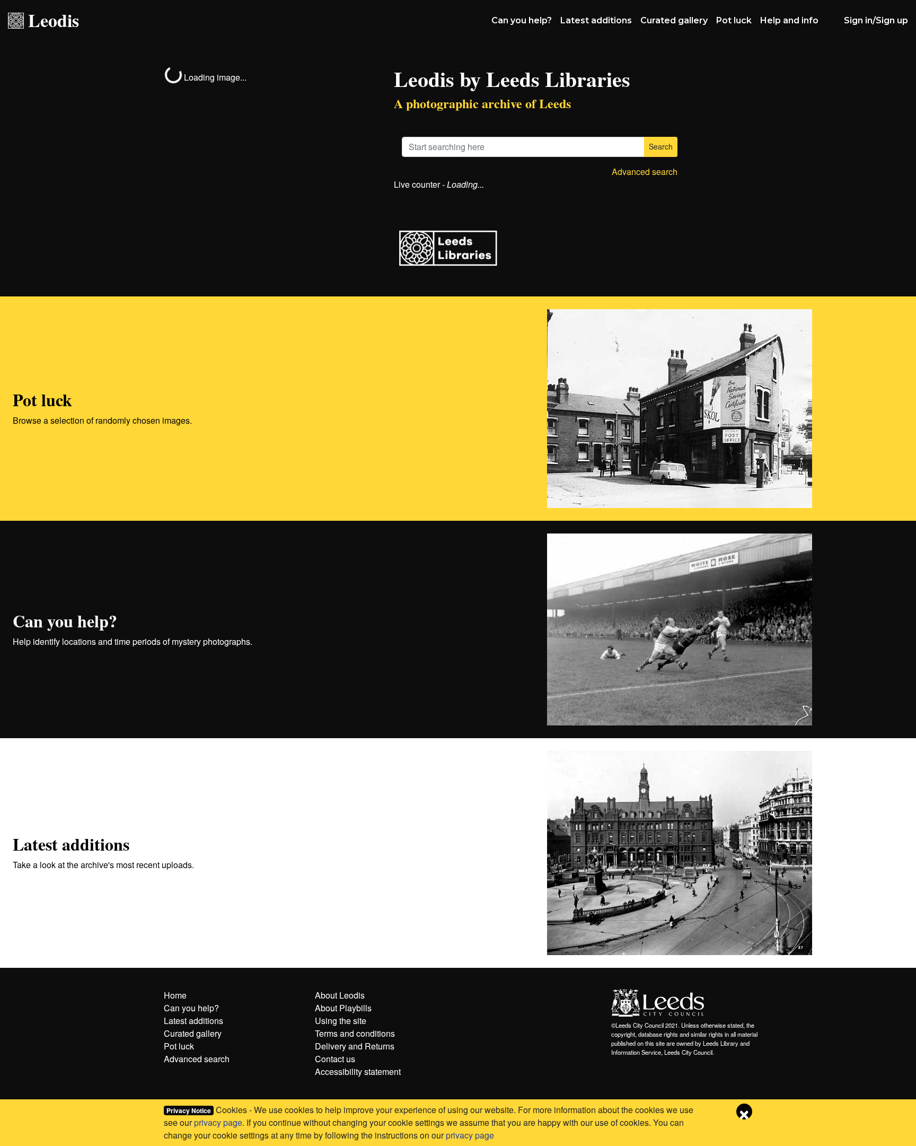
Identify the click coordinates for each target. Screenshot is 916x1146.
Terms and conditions (355, 1033)
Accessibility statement (358, 1071)
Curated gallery (674, 20)
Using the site (340, 1020)
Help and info (789, 20)
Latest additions (596, 20)
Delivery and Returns (354, 1046)
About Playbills (343, 1008)
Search (661, 146)
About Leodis (340, 995)
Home (175, 995)
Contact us (335, 1059)
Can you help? (521, 20)
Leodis (53, 20)
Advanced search (644, 171)
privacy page (218, 1122)
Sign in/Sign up (876, 20)
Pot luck (734, 20)
